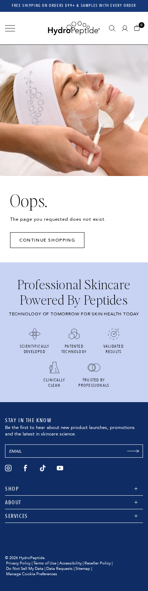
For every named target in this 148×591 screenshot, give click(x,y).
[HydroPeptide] (74, 28)
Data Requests (59, 568)
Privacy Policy (18, 563)
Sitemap (82, 568)
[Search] (112, 28)
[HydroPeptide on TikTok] (43, 468)
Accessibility (70, 563)
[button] (138, 28)
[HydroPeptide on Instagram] (8, 468)
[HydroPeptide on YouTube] (60, 468)
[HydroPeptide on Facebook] (25, 468)
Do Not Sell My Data (24, 568)
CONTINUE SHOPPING (47, 240)
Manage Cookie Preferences (31, 574)
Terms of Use (44, 563)
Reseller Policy (97, 563)
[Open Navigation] (10, 28)
